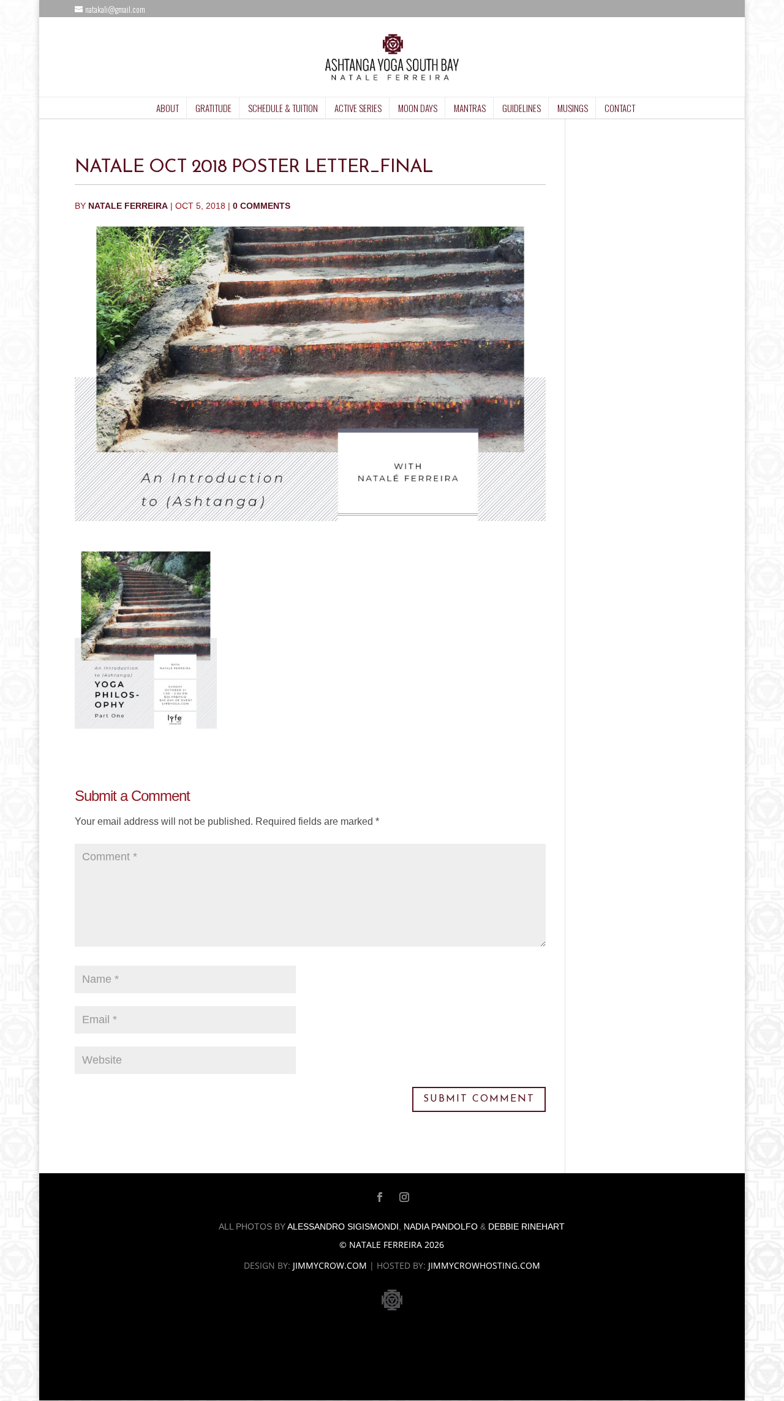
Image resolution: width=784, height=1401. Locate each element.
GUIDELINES (521, 108)
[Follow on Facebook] (380, 1197)
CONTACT (620, 108)
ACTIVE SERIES (358, 108)
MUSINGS (572, 108)
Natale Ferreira (128, 206)
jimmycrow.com (330, 1265)
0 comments (261, 206)
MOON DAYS (417, 108)
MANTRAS (470, 108)
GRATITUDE (213, 108)
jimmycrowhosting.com (484, 1265)
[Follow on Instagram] (404, 1197)
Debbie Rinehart (526, 1226)
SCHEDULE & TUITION (283, 108)
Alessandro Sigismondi (343, 1226)
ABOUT (167, 108)
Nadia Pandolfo (441, 1226)
